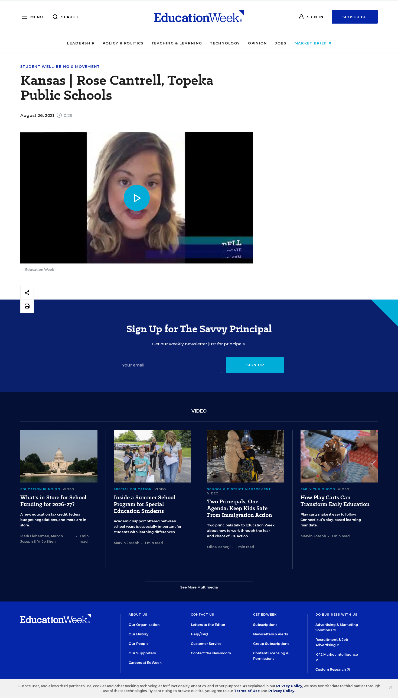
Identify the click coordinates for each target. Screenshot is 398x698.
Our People (139, 644)
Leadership (80, 43)
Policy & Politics (123, 43)
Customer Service (206, 644)
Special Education (133, 489)
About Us (138, 614)
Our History (138, 634)
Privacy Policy (289, 686)
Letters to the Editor (208, 625)
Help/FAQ (199, 634)
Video (68, 489)
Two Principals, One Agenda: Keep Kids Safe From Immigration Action (239, 508)
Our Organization (144, 625)
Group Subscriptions (271, 644)
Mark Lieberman (34, 536)
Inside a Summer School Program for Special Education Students (144, 504)
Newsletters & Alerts (270, 634)
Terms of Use (247, 691)
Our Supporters (142, 653)
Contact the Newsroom (211, 653)
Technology (225, 43)
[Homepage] (199, 17)
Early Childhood (318, 489)
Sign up (255, 365)
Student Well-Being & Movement (60, 67)
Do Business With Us (336, 614)
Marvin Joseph (126, 543)
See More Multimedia (199, 587)
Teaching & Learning (177, 43)
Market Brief (311, 43)
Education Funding (40, 489)
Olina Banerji (219, 547)
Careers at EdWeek (145, 663)
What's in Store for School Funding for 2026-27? (53, 501)
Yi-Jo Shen (46, 541)
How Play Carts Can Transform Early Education (335, 501)
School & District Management (239, 489)
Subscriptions (265, 625)
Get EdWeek (265, 614)
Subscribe (354, 17)
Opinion (257, 43)
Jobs (280, 43)
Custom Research (331, 669)
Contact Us (202, 614)
